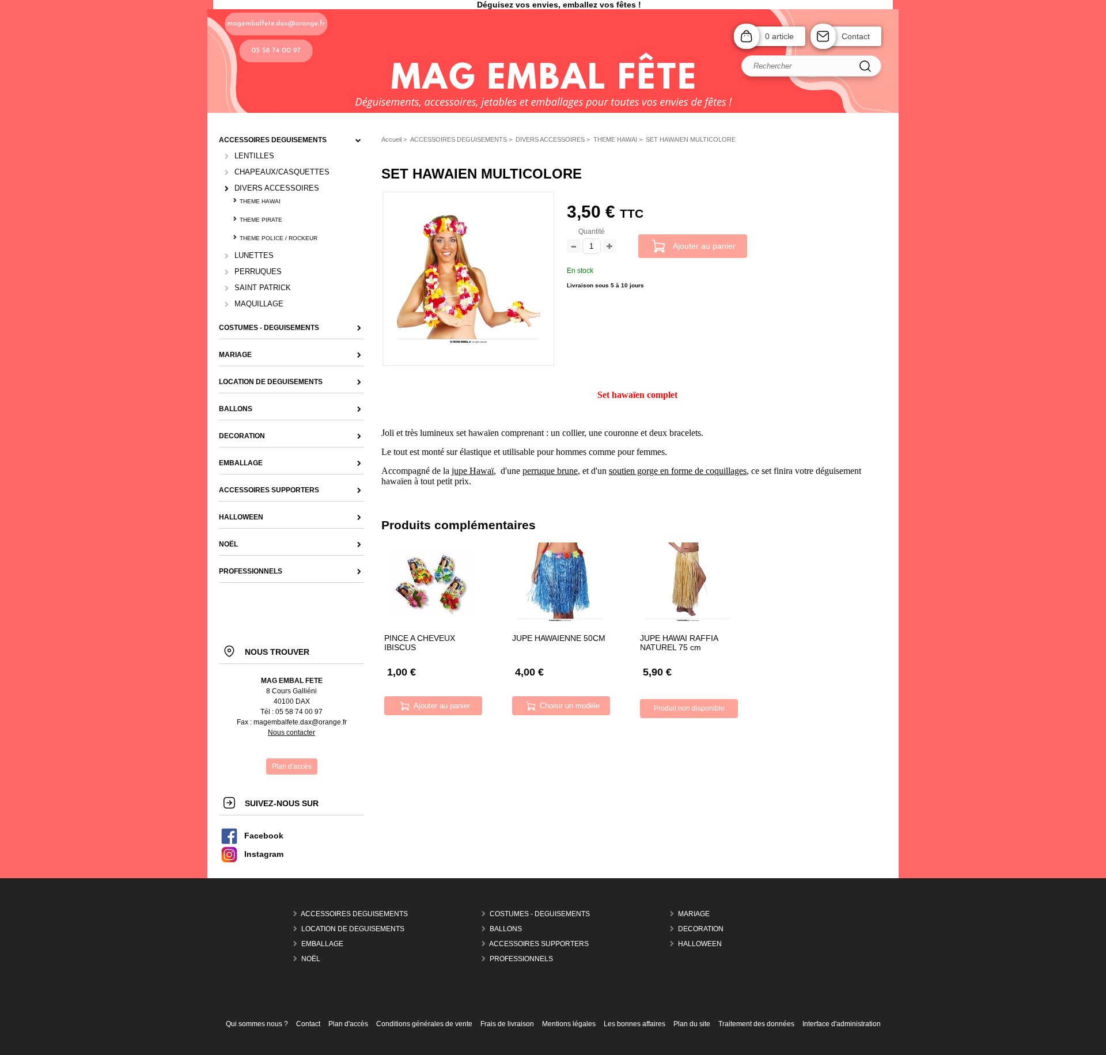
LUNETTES (254, 255)
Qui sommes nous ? (257, 1024)
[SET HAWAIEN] (468, 342)
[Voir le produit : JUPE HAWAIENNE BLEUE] (560, 620)
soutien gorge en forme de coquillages (678, 471)
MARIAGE (694, 914)
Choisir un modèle (570, 705)
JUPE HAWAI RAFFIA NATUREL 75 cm (679, 642)
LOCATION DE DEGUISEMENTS (352, 929)
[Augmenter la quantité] (609, 247)
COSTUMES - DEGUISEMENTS (540, 914)
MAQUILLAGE (258, 303)
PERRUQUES (258, 271)
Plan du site (691, 1024)
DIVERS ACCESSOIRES (276, 188)
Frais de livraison (507, 1024)
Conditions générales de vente (424, 1024)
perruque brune (550, 471)
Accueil (391, 139)
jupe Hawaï (473, 471)
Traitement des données (756, 1024)
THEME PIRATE (261, 220)
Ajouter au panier (704, 246)
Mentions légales (569, 1024)
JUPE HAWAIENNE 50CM (558, 638)
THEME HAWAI (260, 201)
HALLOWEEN (700, 944)
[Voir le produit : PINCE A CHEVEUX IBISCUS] (432, 615)
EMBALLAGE (322, 944)
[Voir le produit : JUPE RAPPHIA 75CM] (688, 620)
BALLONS (506, 929)
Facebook (263, 836)
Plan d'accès (348, 1024)
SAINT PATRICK (262, 287)
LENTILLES (254, 155)
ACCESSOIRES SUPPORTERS (539, 944)
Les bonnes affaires (634, 1024)
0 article (779, 36)
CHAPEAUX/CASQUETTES (281, 172)
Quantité (591, 231)
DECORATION (701, 929)
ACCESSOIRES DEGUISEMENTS (354, 914)
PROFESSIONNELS (521, 959)
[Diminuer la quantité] (574, 247)
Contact (856, 36)
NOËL (310, 959)
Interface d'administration (841, 1024)
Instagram (263, 854)
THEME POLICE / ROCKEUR (278, 238)
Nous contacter (291, 732)
